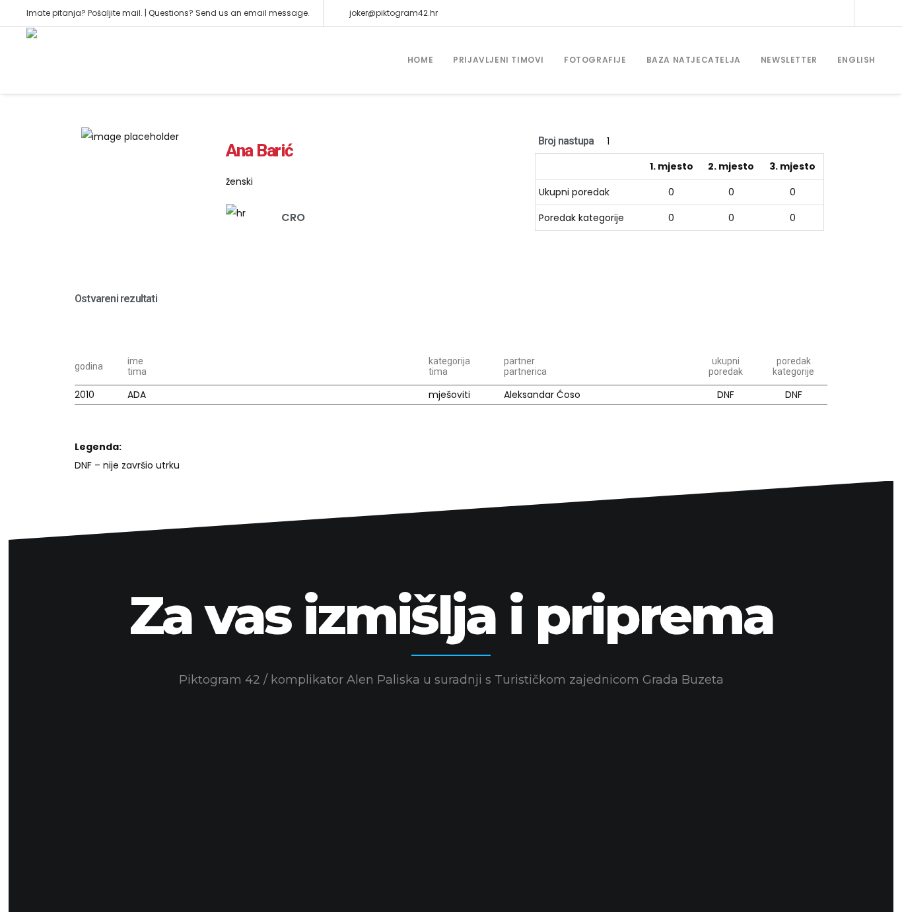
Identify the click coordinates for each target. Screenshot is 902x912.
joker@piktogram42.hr (393, 12)
